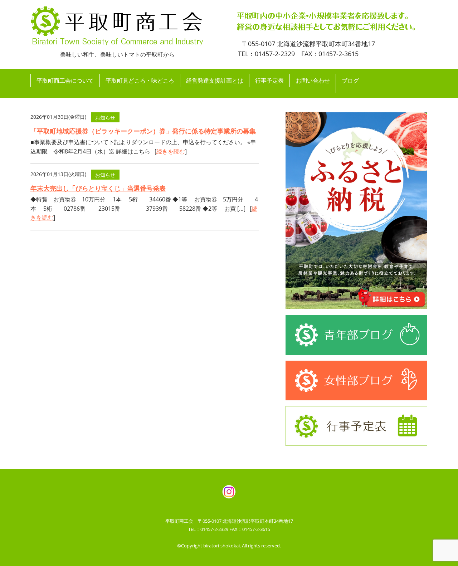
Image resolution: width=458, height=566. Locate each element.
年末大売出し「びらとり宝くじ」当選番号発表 (98, 188)
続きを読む (170, 151)
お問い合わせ (313, 80)
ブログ (350, 80)
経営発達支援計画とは (214, 80)
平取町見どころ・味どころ (140, 80)
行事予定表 (269, 80)
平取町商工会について (65, 80)
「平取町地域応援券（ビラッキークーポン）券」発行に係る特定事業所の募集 (143, 131)
